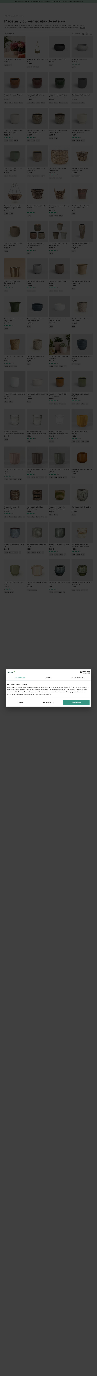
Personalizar (47, 702)
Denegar (21, 702)
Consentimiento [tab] (20, 677)
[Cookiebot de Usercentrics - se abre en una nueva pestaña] (81, 672)
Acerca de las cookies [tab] (77, 677)
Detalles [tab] (48, 677)
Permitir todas (76, 702)
